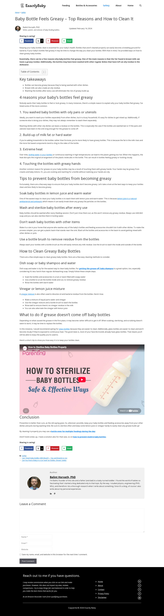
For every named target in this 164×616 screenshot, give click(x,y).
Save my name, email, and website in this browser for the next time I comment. (54, 554)
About (118, 5)
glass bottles (64, 329)
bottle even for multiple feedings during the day (73, 431)
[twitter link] (139, 581)
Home (130, 5)
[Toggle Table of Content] (42, 72)
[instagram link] (139, 585)
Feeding (66, 5)
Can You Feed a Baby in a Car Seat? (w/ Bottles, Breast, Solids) (44, 460)
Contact (101, 589)
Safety (106, 5)
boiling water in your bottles (40, 154)
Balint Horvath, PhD (63, 477)
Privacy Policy (103, 593)
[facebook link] (139, 597)
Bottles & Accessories (86, 5)
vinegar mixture (27, 294)
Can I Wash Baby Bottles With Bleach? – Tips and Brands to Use (44, 458)
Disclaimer (102, 597)
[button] (140, 5)
